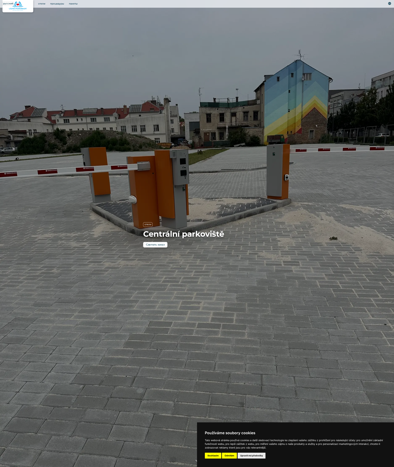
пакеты (73, 4)
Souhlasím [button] (213, 455)
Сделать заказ (155, 244)
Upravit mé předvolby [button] (251, 455)
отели (41, 4)
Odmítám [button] (229, 455)
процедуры (57, 4)
